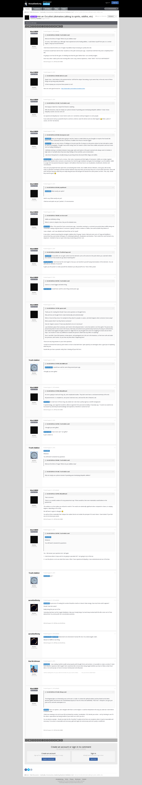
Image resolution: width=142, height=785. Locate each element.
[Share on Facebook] (26, 769)
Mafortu (62, 76)
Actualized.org (59, 779)
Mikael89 (62, 391)
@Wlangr (46, 709)
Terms (66, 779)
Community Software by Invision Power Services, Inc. (71, 782)
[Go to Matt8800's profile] (27, 17)
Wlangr (62, 692)
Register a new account (48, 759)
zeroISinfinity (34, 600)
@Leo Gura (48, 143)
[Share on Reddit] (31, 769)
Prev (30, 26)
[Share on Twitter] (28, 769)
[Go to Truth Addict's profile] (34, 367)
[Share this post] (114, 31)
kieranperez (63, 135)
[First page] (26, 26)
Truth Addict (63, 35)
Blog (56, 9)
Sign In (107, 2)
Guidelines (37, 9)
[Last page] (61, 26)
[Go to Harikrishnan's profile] (34, 668)
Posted (49, 31)
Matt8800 (38, 18)
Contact (84, 779)
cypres (61, 308)
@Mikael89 (46, 402)
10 (54, 26)
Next (58, 26)
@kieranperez (47, 159)
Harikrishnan (34, 661)
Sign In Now (93, 759)
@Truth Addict (47, 289)
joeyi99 (62, 187)
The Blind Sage (64, 252)
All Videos (48, 9)
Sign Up (115, 2)
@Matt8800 (48, 138)
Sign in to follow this (102, 16)
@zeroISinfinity (47, 637)
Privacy (71, 779)
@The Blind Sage (48, 262)
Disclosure (78, 779)
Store (64, 9)
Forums (27, 9)
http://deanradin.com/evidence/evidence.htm (73, 88)
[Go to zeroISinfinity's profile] (34, 607)
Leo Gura (62, 215)
